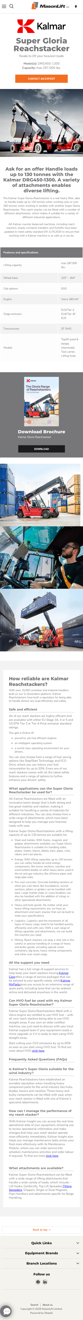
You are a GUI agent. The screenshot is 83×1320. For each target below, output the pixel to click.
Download (41, 449)
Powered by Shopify (41, 1313)
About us (47, 1305)
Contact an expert (41, 78)
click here (38, 1051)
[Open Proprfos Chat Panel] (6, 1311)
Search (34, 1305)
